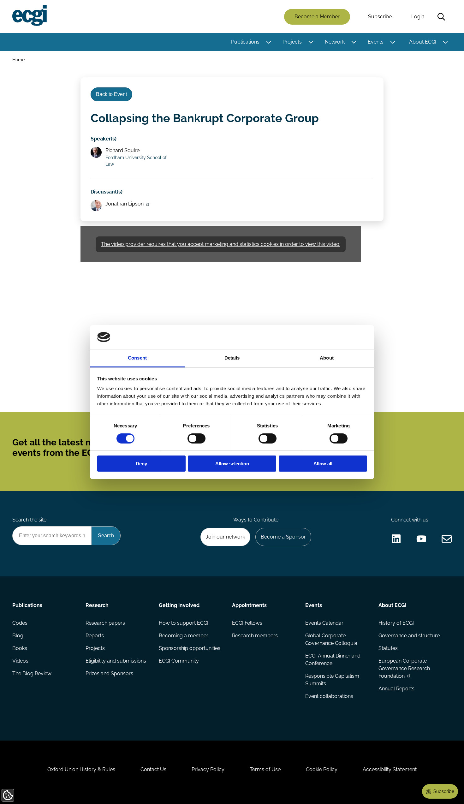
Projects (292, 42)
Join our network (225, 537)
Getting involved (179, 605)
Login (417, 17)
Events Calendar (324, 623)
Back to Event (111, 94)
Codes (19, 623)
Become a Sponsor (283, 537)
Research (97, 605)
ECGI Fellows (247, 623)
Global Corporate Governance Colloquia (331, 639)
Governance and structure (409, 636)
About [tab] (327, 357)
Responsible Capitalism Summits (332, 680)
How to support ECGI (183, 623)
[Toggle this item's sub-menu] (268, 42)
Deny (141, 463)
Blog (17, 636)
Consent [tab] (137, 357)
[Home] (29, 15)
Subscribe (380, 17)
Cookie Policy (321, 769)
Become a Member (317, 17)
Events (376, 42)
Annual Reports (396, 689)
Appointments (249, 605)
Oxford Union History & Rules (81, 769)
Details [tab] (232, 357)
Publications (245, 42)
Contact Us (153, 769)
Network (335, 42)
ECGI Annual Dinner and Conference (332, 659)
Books (19, 648)
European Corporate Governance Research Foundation (404, 668)
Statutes (388, 648)
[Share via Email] (447, 539)
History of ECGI (396, 623)
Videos (20, 661)
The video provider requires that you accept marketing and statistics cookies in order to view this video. (220, 244)
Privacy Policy (208, 769)
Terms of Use (265, 769)
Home (18, 59)
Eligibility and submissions (116, 661)
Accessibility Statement (390, 769)
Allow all (322, 463)
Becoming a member (183, 636)
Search (441, 17)
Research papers (105, 623)
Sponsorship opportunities (189, 648)
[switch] (196, 438)
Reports (95, 636)
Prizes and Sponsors (109, 673)
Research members (255, 636)
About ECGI (422, 42)
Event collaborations (329, 696)
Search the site (29, 520)
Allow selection (232, 463)
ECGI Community (179, 661)
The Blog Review (31, 673)
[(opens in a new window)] (396, 539)
